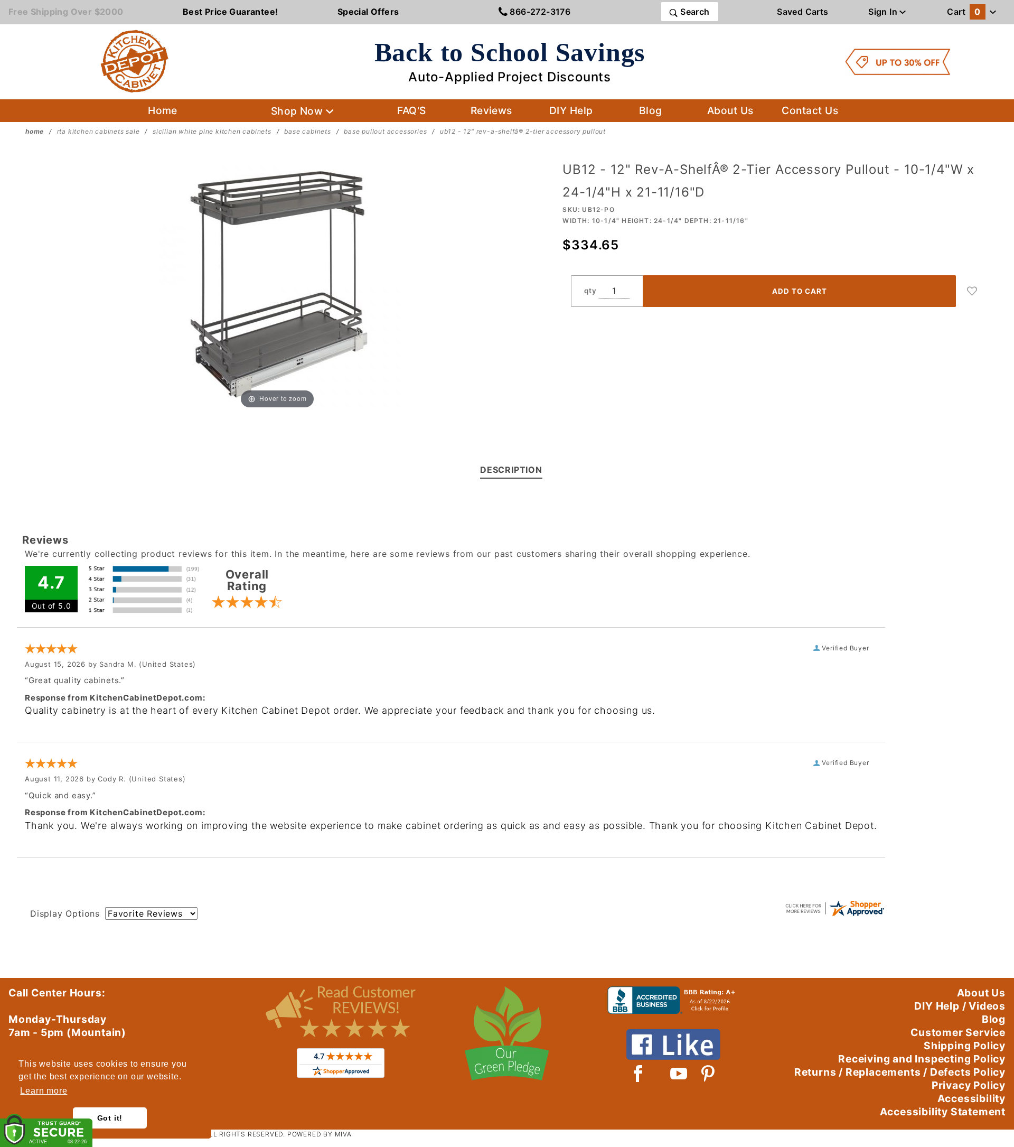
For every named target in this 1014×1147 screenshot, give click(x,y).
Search (694, 11)
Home (162, 110)
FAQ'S (411, 110)
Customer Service (958, 1032)
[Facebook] (638, 1073)
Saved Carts (802, 11)
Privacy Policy (969, 1085)
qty (590, 290)
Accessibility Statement (943, 1111)
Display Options (65, 913)
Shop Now (298, 111)
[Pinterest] (708, 1073)
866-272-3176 (539, 11)
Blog (650, 110)
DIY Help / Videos (960, 1006)
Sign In (883, 11)
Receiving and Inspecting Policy (922, 1058)
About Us (730, 110)
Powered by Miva (319, 1134)
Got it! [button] (110, 1118)
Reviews (491, 110)
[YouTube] (679, 1073)
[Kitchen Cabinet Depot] (134, 60)
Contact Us (810, 110)
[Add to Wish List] (972, 291)
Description (511, 469)
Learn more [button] (43, 1090)
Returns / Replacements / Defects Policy (900, 1072)
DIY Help (571, 110)
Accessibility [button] (971, 1098)
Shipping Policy (965, 1045)
